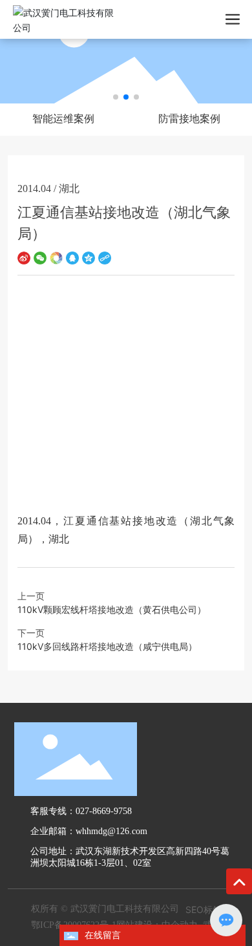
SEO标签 (203, 909)
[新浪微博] (23, 257)
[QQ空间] (88, 257)
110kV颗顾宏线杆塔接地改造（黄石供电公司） (111, 609)
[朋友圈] (56, 257)
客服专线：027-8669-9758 (81, 811)
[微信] (40, 257)
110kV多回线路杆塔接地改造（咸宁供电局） (107, 646)
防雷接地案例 (189, 118)
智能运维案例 (63, 118)
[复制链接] (104, 257)
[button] (115, 97)
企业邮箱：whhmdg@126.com (88, 831)
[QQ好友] (72, 257)
